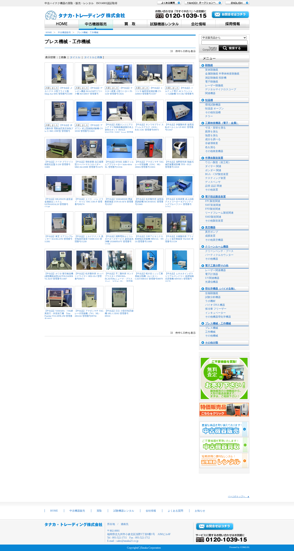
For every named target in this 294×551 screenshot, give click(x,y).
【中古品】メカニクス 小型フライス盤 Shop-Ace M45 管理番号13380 (58, 91)
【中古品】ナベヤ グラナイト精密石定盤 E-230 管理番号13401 (59, 164)
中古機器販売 (64, 32)
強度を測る (211, 135)
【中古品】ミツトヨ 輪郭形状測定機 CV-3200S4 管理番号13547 (149, 91)
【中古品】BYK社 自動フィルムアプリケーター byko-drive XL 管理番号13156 (119, 164)
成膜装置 (210, 235)
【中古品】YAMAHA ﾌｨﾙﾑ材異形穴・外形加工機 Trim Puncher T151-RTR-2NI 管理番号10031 (59, 315)
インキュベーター (215, 312)
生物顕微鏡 (211, 293)
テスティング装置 (215, 178)
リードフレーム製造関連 (219, 212)
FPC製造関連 (212, 201)
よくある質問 (175, 510)
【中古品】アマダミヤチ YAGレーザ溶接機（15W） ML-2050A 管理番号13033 (149, 164)
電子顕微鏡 (211, 81)
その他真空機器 (214, 239)
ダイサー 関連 (213, 166)
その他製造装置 (214, 220)
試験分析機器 (213, 297)
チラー (209, 116)
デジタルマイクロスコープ (220, 89)
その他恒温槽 (213, 112)
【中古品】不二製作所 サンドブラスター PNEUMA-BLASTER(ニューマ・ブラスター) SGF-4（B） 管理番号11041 (119, 278)
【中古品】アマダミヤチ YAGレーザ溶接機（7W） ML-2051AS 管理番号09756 (89, 313)
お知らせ (200, 510)
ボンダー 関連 (213, 170)
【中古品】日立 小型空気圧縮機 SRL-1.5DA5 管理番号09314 (119, 313)
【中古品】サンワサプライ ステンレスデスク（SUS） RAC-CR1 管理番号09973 (149, 127)
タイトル (75, 57)
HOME (49, 32)
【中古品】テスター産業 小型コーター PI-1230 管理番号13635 (119, 91)
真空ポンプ (211, 231)
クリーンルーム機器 (216, 246)
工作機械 (210, 331)
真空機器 (210, 227)
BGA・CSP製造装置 (216, 174)
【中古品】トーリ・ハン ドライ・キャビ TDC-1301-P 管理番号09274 (89, 201)
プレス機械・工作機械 (87, 32)
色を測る (210, 147)
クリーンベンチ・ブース (219, 251)
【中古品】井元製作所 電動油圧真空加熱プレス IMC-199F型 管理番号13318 (59, 129)
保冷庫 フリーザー (215, 308)
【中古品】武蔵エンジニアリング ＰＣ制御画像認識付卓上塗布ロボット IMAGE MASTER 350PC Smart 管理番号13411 (119, 129)
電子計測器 (211, 274)
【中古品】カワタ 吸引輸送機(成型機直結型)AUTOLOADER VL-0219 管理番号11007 (59, 276)
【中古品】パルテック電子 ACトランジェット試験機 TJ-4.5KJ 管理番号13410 (179, 92)
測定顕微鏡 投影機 (215, 77)
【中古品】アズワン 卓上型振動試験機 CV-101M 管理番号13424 (89, 128)
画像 (63, 57)
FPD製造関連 (212, 208)
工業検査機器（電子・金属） (222, 123)
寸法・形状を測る (215, 127)
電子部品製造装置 (215, 196)
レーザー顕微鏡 (214, 85)
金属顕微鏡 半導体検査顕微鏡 (222, 73)
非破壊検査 (211, 143)
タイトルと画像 (93, 57)
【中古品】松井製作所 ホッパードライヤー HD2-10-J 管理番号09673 (89, 276)
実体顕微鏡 (211, 69)
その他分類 (211, 342)
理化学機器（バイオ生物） (220, 288)
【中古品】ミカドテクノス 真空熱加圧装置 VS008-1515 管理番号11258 (89, 239)
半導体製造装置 (214, 158)
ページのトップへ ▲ (238, 496)
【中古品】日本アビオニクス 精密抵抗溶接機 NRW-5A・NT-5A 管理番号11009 (149, 239)
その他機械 (211, 335)
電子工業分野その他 (216, 265)
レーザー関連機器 (215, 270)
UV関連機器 (212, 277)
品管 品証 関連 (213, 185)
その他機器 (211, 258)
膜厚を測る (211, 131)
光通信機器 (211, 281)
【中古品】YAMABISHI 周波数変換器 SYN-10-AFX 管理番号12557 (119, 201)
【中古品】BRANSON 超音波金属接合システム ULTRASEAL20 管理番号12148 (59, 203)
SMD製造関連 (213, 216)
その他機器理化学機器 (218, 316)
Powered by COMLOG (239, 547)
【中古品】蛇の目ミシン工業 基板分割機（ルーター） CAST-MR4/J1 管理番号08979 (149, 276)
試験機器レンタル (123, 510)
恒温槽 (209, 100)
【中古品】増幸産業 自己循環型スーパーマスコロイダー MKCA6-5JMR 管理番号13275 (89, 164)
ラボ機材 (210, 301)
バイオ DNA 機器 (215, 304)
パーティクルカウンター (219, 254)
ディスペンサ (213, 181)
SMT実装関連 (213, 204)
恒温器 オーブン (214, 108)
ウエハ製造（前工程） (218, 162)
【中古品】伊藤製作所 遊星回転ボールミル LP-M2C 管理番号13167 (179, 127)
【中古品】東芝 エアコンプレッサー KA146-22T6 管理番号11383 (59, 239)
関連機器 (210, 93)
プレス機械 (211, 327)
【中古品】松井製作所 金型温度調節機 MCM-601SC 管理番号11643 (149, 201)
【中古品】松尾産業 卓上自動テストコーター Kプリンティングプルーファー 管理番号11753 (179, 203)
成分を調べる (213, 139)
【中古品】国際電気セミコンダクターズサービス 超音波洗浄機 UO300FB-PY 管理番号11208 (119, 240)
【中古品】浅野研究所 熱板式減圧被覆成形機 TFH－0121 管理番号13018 (179, 164)
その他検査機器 (214, 151)
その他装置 (211, 189)
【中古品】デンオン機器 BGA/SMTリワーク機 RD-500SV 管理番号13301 (88, 92)
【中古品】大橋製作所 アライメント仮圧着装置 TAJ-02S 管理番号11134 (179, 239)
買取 (99, 510)
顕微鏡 (209, 65)
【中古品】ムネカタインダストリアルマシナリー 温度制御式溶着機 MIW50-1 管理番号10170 (179, 277)
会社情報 (151, 510)
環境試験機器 (213, 104)
